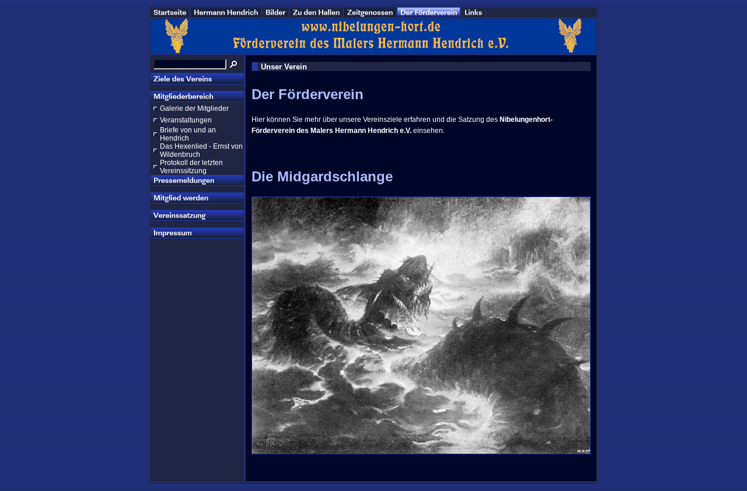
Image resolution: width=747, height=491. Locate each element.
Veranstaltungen (186, 120)
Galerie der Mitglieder (194, 108)
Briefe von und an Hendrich (188, 134)
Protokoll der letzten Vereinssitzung (191, 167)
